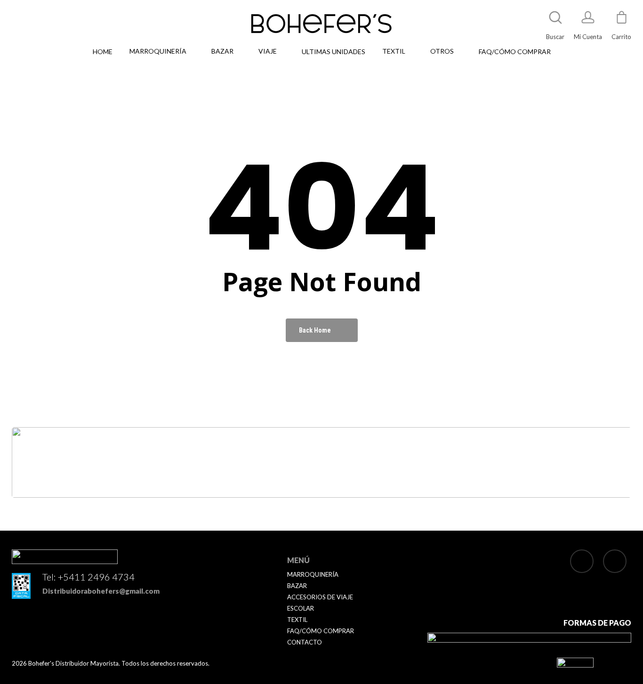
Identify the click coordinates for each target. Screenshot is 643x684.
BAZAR (297, 585)
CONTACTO (304, 642)
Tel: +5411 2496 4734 (88, 576)
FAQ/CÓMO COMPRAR (320, 631)
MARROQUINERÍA (312, 574)
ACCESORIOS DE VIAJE (320, 597)
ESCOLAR (300, 608)
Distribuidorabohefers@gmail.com (101, 591)
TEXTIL (297, 619)
